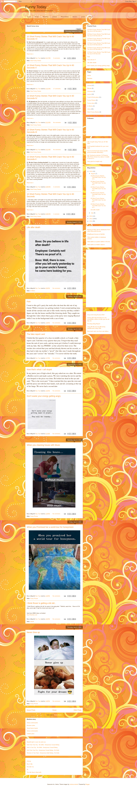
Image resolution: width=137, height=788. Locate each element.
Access (75, 16)
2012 (91, 218)
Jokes (89, 109)
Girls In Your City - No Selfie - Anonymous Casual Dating (42, 747)
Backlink (89, 78)
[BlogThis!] (70, 58)
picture (54, 16)
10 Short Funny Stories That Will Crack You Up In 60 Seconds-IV (98, 43)
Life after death (33, 227)
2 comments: (57, 187)
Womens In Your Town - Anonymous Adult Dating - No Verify (43, 753)
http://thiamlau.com (32, 615)
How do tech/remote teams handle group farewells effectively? (97, 151)
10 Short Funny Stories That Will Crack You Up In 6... (98, 177)
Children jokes (30, 733)
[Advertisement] (98, 278)
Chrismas (90, 91)
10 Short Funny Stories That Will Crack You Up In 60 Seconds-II (98, 39)
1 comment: (56, 214)
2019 (91, 171)
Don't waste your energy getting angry (44, 396)
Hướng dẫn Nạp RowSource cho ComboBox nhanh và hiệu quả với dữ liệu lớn (98, 319)
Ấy (27, 769)
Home (54, 710)
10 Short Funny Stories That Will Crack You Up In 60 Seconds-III (98, 48)
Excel (29, 16)
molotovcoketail (74, 784)
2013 (91, 216)
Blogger (87, 784)
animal (32, 621)
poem (83, 16)
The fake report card (36, 334)
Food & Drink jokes (93, 97)
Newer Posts (31, 710)
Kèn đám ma (30, 766)
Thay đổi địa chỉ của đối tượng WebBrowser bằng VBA (96, 327)
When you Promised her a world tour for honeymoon (50, 527)
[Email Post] (64, 58)
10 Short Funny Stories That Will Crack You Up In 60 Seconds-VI (98, 34)
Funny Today (35, 7)
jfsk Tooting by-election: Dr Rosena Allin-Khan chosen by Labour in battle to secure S (98, 157)
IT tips (37, 16)
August (93, 173)
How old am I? (91, 59)
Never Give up (33, 632)
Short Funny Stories (35, 60)
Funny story (90, 103)
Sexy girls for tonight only (94, 161)
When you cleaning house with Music (43, 445)
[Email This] (68, 58)
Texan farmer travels (32, 728)
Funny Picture (34, 516)
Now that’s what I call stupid (39, 369)
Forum (91, 16)
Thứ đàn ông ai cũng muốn (34, 772)
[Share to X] (71, 58)
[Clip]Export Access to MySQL (96, 234)
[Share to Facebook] (73, 58)
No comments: (57, 122)
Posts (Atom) (57, 715)
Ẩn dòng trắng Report (93, 323)
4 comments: (57, 58)
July (92, 213)
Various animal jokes (32, 722)
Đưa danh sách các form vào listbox (97, 331)
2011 (91, 221)
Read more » (30, 54)
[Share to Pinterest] (75, 58)
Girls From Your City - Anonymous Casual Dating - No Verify (43, 750)
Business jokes (31, 725)
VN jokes (45, 16)
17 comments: (57, 88)
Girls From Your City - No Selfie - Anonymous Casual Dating (43, 744)
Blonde (89, 88)
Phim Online (65, 16)
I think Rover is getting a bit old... (41, 603)
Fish (29, 301)
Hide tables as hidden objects (96, 244)
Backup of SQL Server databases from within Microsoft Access (98, 230)
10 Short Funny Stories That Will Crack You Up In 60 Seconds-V (98, 30)
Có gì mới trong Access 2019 (95, 314)
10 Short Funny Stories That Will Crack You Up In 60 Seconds (98, 52)
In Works (32, 290)
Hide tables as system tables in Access (98, 241)
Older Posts (77, 710)
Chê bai (29, 761)
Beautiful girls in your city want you (36, 742)
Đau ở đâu (29, 764)
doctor (89, 94)
